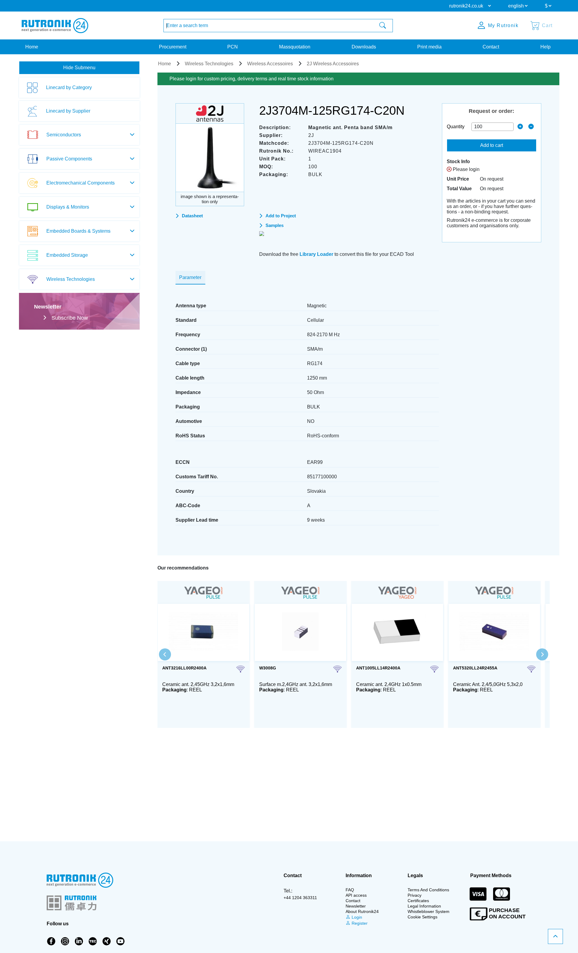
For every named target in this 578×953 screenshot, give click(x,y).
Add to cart (491, 145)
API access (356, 895)
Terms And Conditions (428, 889)
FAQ (350, 889)
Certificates (418, 900)
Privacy (414, 895)
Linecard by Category (69, 87)
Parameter (190, 277)
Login (356, 917)
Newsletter (356, 906)
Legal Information (424, 906)
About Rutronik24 (362, 911)
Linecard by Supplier (68, 110)
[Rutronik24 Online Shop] (55, 25)
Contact (491, 46)
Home (31, 46)
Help (545, 46)
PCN (232, 46)
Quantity (456, 126)
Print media (429, 46)
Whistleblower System (428, 911)
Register (359, 923)
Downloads (364, 46)
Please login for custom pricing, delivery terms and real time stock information (251, 78)
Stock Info (458, 161)
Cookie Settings (422, 916)
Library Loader (316, 254)
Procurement (172, 46)
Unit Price (458, 179)
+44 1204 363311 (300, 897)
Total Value (459, 188)
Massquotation (294, 46)
